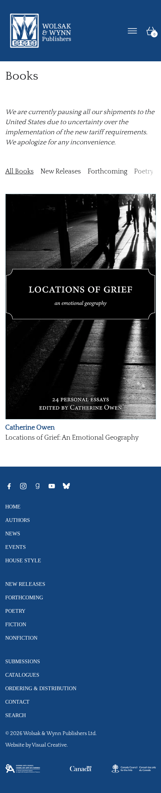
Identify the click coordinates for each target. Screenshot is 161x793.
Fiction (15, 624)
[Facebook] (9, 486)
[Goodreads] (37, 486)
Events (15, 547)
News (12, 534)
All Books (19, 171)
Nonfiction (21, 638)
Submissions (22, 661)
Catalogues (22, 675)
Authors (17, 520)
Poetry (144, 171)
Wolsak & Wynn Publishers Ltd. (60, 734)
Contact (17, 702)
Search (15, 715)
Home (13, 507)
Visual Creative (49, 745)
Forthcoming (107, 171)
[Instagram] (23, 486)
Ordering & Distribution (40, 688)
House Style (23, 560)
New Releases (60, 171)
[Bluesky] (66, 486)
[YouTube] (51, 486)
